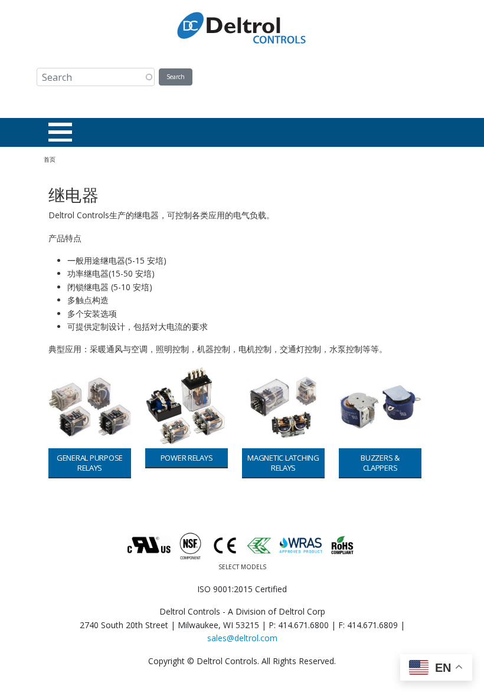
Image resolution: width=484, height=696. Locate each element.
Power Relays (187, 457)
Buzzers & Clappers (380, 462)
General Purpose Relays (90, 462)
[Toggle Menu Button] (60, 132)
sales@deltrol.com (242, 638)
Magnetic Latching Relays (283, 462)
